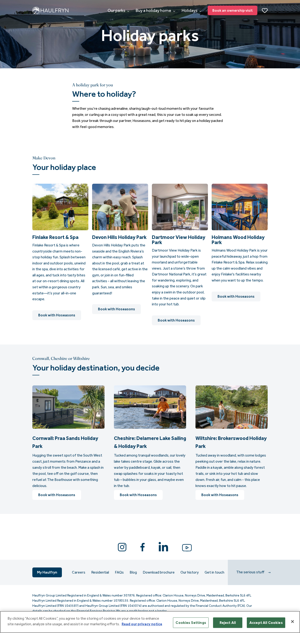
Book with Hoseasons (56, 315)
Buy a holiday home (154, 10)
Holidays (190, 10)
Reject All (228, 622)
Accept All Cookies (266, 622)
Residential (100, 572)
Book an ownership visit (232, 10)
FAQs (119, 572)
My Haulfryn (47, 572)
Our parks (117, 10)
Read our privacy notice (142, 624)
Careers (78, 572)
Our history (189, 572)
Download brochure (159, 572)
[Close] (292, 621)
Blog (133, 572)
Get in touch (214, 572)
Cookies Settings (191, 622)
